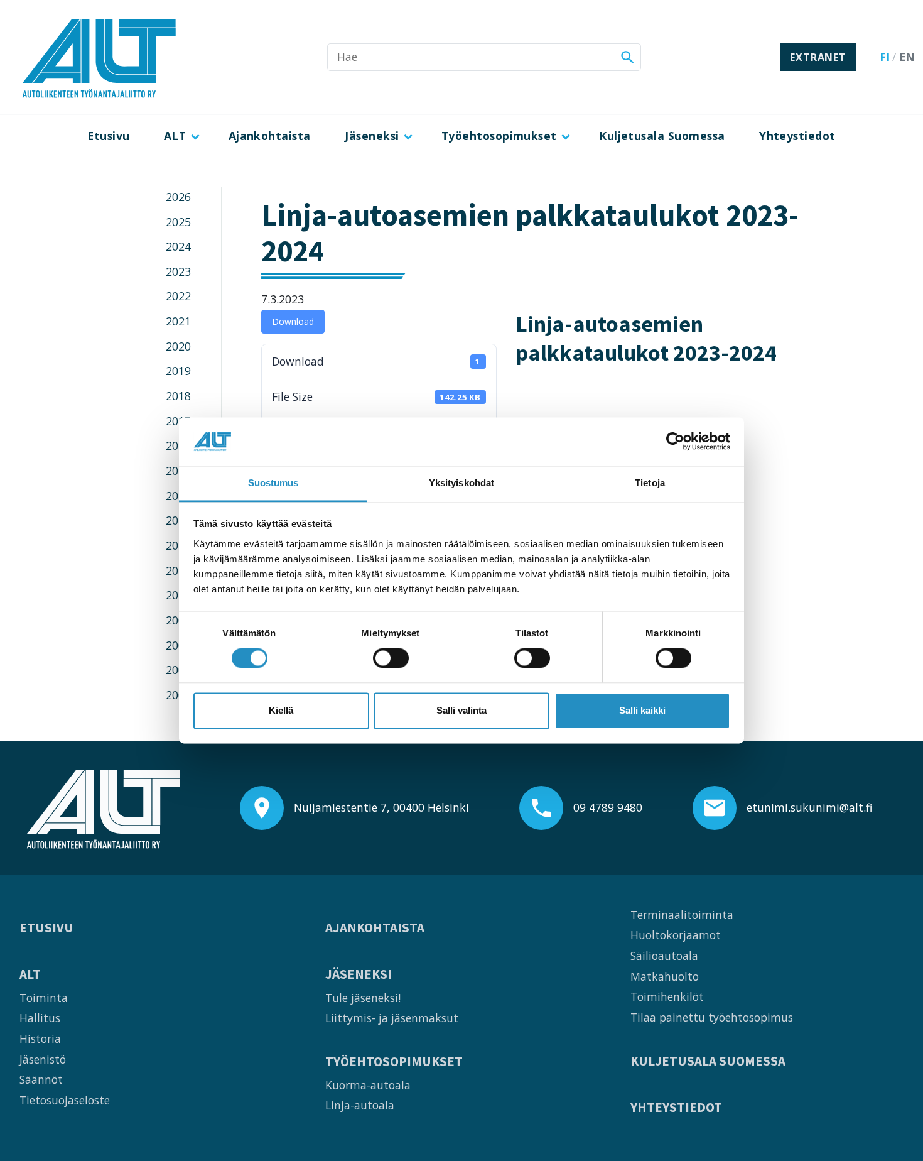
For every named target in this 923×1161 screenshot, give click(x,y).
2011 (178, 570)
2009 (178, 620)
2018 (178, 395)
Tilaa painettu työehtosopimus (711, 1017)
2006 (178, 694)
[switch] (391, 658)
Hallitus (39, 1017)
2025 (178, 221)
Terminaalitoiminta (681, 914)
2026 (178, 196)
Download (293, 321)
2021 (178, 321)
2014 (178, 495)
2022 (178, 295)
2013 (178, 520)
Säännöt (41, 1079)
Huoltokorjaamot (675, 934)
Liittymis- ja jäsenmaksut (391, 1017)
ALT (175, 135)
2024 (178, 246)
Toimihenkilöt (667, 996)
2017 (178, 420)
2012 (178, 545)
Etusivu (108, 135)
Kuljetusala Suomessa (662, 135)
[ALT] (99, 57)
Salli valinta (461, 710)
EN (907, 56)
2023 (178, 271)
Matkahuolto (664, 976)
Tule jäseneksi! (363, 997)
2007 (178, 669)
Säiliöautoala (664, 955)
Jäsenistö (42, 1059)
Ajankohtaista (270, 135)
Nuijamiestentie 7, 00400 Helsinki (381, 807)
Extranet (818, 57)
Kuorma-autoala (368, 1085)
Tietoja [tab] (650, 482)
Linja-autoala (359, 1105)
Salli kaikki (642, 710)
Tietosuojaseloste (64, 1100)
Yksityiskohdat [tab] (461, 482)
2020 (178, 346)
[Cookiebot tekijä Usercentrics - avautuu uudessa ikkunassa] (675, 441)
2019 (178, 370)
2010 (178, 594)
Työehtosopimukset (499, 135)
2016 (178, 445)
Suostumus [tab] (273, 482)
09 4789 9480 (607, 807)
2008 (178, 645)
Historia (40, 1038)
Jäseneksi (372, 135)
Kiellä (281, 710)
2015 (178, 470)
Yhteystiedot (797, 135)
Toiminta (43, 997)
